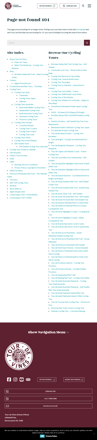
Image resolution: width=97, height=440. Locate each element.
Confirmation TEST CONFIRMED (23, 195)
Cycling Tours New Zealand (25, 140)
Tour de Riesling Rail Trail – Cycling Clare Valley (70, 278)
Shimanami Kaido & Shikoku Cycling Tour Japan (70, 127)
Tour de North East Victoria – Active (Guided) (69, 248)
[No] (94, 434)
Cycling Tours (15, 89)
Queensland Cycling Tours (29, 110)
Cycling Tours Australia (23, 104)
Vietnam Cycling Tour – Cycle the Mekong (68, 311)
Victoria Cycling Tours (28, 119)
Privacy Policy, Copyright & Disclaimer (30, 167)
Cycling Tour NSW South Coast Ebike (66, 94)
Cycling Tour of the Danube (62, 97)
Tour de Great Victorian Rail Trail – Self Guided (70, 196)
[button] (89, 5)
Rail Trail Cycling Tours (19, 183)
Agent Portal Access (22, 83)
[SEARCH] (87, 43)
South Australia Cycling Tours (31, 113)
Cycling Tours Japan (27, 98)
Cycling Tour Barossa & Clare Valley (65, 76)
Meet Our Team (20, 62)
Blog (12, 71)
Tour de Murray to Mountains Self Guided (68, 245)
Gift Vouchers (15, 152)
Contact (13, 80)
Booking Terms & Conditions (26, 164)
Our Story (14, 179)
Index (12, 158)
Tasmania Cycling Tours (28, 116)
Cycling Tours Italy (26, 134)
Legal (12, 161)
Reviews (13, 185)
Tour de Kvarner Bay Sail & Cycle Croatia (67, 224)
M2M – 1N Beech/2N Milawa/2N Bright (67, 112)
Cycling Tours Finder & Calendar (23, 149)
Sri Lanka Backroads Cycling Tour (64, 130)
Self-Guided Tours (21, 143)
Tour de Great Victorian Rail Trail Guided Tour (69, 199)
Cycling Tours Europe (23, 122)
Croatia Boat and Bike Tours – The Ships (26, 86)
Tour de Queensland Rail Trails (63, 275)
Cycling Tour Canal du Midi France (65, 79)
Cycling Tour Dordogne (60, 82)
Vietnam (22, 101)
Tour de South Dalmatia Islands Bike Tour (67, 293)
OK (42, 436)
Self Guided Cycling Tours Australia (33, 146)
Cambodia (23, 95)
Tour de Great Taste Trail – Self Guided (66, 193)
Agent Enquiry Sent (17, 191)
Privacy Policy (51, 436)
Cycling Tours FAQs (22, 137)
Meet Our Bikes (16, 170)
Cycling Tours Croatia (28, 128)
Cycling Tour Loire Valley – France (64, 91)
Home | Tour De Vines (18, 155)
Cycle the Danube (26, 125)
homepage (81, 29)
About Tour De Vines (18, 59)
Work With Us (15, 189)
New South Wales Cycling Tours (32, 107)
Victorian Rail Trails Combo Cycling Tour (67, 308)
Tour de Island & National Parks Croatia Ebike (69, 203)
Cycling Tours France (27, 131)
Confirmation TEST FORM (21, 198)
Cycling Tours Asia (21, 92)
